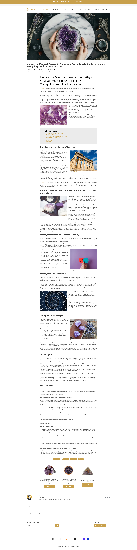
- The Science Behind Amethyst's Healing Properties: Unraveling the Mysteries (63, 134)
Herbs (84, 9)
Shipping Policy (51, 533)
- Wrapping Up (49, 140)
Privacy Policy (85, 533)
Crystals (73, 9)
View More (49, 486)
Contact (103, 533)
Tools (97, 9)
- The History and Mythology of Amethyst (55, 133)
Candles (90, 9)
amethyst (32, 71)
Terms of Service (68, 533)
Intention (56, 9)
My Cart (78, 5)
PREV (29, 506)
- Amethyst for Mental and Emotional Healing (56, 136)
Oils (79, 9)
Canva (45, 125)
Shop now (79, 1)
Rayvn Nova (35, 69)
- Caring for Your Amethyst (52, 139)
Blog (103, 9)
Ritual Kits (65, 9)
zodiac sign (50, 71)
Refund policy (34, 533)
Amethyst (42, 88)
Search (61, 5)
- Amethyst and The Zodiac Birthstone (54, 137)
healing (45, 71)
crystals (41, 71)
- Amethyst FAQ (49, 141)
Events (108, 9)
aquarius (37, 71)
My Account (69, 5)
